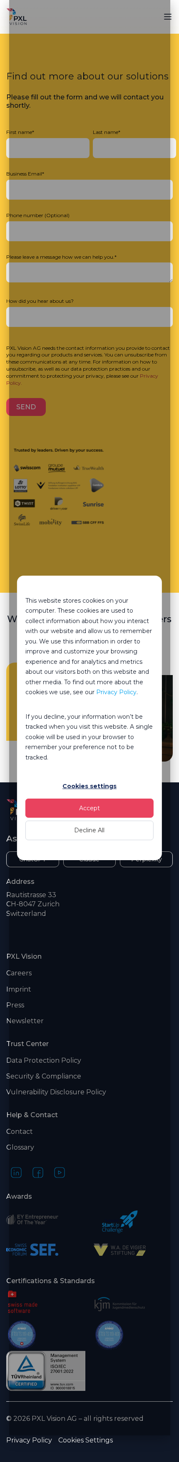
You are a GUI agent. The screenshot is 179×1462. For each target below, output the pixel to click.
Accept (89, 808)
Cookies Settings (85, 1440)
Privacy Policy (116, 692)
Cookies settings (89, 786)
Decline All (89, 830)
